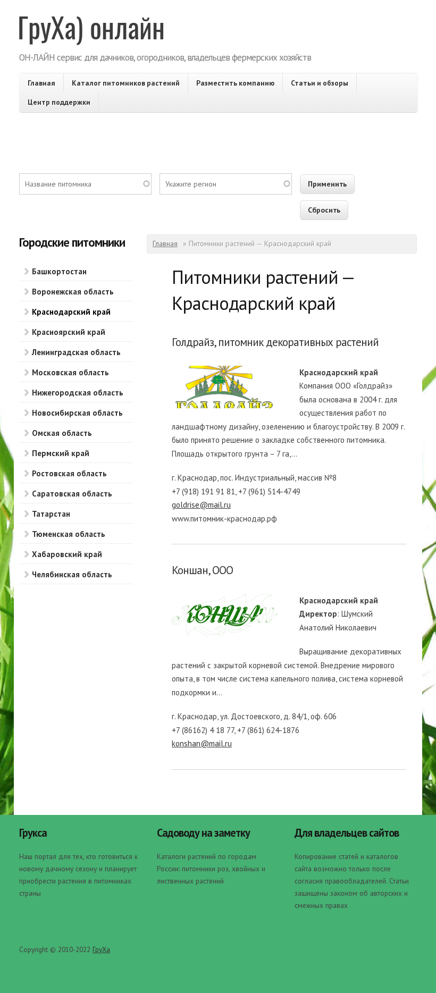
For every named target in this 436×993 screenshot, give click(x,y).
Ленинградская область (76, 352)
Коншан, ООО (202, 570)
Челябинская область (72, 574)
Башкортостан (59, 271)
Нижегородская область (77, 393)
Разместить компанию (235, 83)
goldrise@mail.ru (201, 505)
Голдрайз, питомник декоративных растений (275, 342)
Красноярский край (68, 332)
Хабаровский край (67, 554)
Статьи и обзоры (319, 83)
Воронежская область (73, 292)
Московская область (70, 372)
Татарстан (51, 514)
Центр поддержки (59, 102)
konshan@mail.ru (202, 743)
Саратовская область (72, 494)
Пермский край (60, 453)
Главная (41, 83)
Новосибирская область (77, 413)
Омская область (62, 433)
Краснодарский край (71, 312)
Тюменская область (68, 534)
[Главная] (92, 32)
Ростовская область (69, 473)
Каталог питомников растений (126, 83)
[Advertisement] (218, 149)
